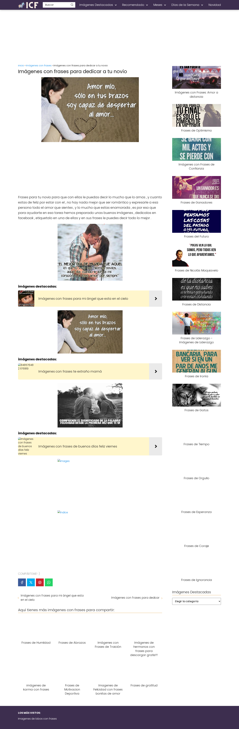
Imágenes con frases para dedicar (135, 598)
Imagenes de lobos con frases (37, 719)
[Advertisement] (119, 37)
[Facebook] (22, 582)
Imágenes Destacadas (96, 5)
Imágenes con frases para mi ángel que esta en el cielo (52, 598)
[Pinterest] (40, 582)
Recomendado (133, 5)
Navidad (214, 5)
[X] (31, 582)
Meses (157, 5)
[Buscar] (72, 4)
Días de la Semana (185, 5)
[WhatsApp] (49, 582)
